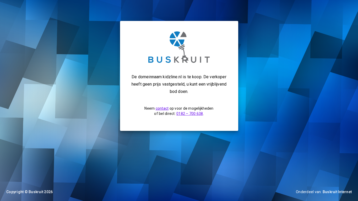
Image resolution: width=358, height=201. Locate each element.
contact (162, 108)
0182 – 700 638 (189, 113)
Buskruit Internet (337, 192)
